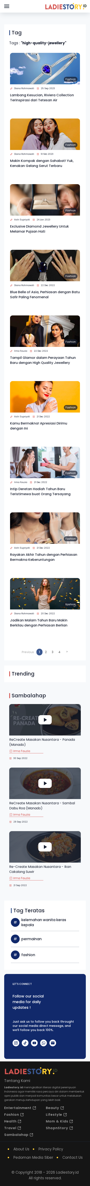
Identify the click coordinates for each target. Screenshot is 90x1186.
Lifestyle (54, 1114)
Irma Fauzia (20, 351)
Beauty (52, 1107)
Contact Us (72, 1157)
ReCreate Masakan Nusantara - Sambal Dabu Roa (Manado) (42, 806)
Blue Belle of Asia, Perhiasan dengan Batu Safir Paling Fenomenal (45, 294)
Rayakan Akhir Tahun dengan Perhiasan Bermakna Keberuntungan (43, 557)
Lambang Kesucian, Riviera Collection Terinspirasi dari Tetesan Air (42, 98)
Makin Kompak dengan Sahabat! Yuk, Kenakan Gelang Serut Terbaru (42, 163)
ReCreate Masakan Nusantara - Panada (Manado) (42, 742)
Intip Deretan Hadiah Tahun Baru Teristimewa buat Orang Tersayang (40, 491)
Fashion (71, 79)
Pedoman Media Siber (33, 1157)
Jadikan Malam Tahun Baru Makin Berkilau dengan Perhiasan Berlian (38, 623)
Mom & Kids (57, 1121)
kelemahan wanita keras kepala (43, 922)
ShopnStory (57, 1128)
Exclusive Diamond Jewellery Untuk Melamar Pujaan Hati (39, 229)
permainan (31, 938)
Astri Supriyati (22, 219)
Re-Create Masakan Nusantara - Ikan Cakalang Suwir (40, 869)
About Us (21, 1149)
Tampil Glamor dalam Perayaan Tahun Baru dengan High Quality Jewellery (43, 360)
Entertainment (17, 1107)
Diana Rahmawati (24, 88)
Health (10, 1121)
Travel (10, 1128)
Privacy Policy (51, 1149)
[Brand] (66, 6)
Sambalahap (16, 1134)
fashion (28, 954)
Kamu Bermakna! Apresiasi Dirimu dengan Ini (38, 426)
